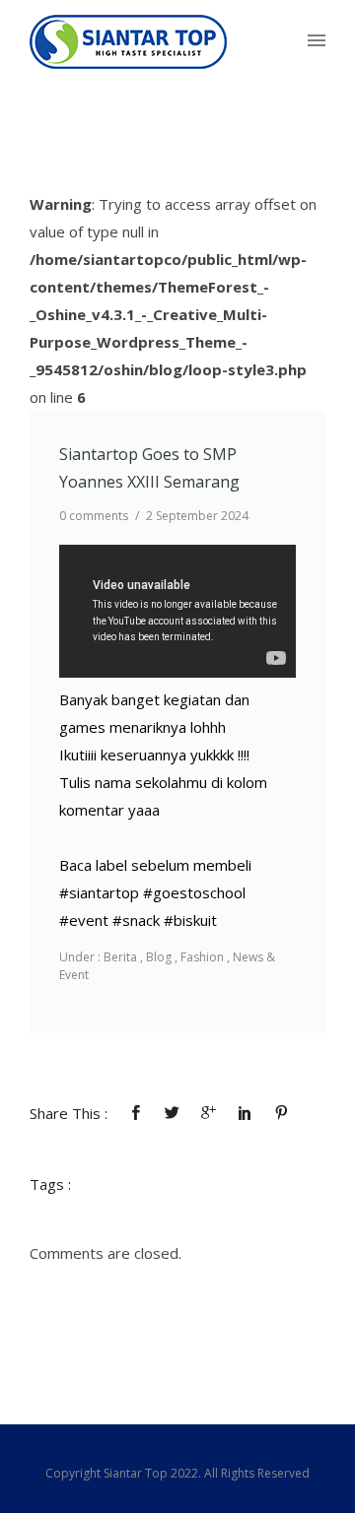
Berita (119, 957)
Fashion (202, 957)
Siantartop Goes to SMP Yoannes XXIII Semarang (149, 468)
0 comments (93, 515)
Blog (159, 957)
